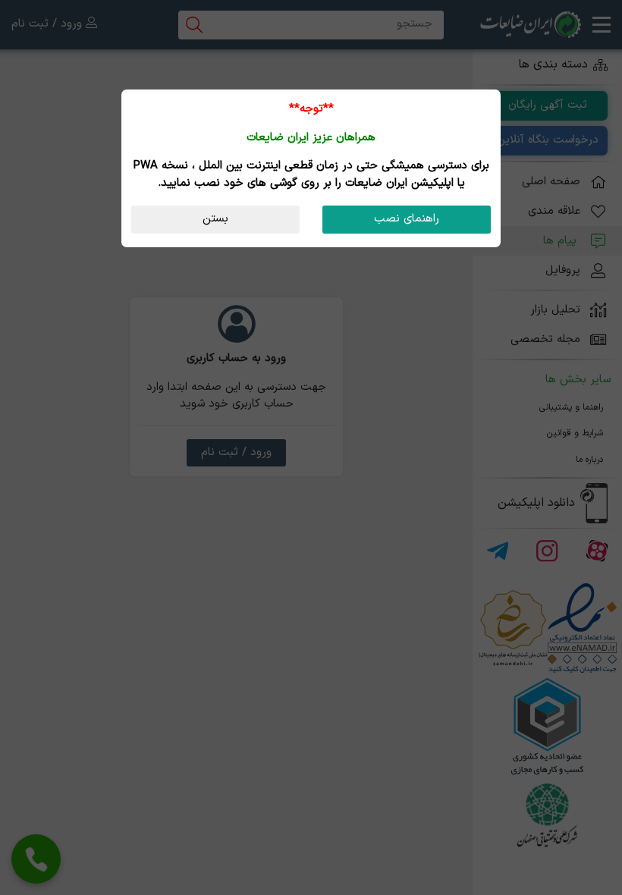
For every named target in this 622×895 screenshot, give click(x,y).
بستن (215, 219)
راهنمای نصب (406, 219)
